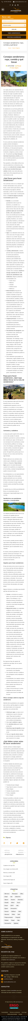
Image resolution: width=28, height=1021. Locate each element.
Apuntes (6, 899)
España (6, 908)
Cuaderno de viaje (7, 865)
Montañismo (14, 893)
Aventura (13, 899)
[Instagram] (17, 5)
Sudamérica (17, 896)
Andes (19, 911)
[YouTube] (15, 5)
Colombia (6, 902)
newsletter (13, 990)
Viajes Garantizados (14, 33)
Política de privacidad (12, 1014)
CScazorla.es (20, 1001)
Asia (11, 896)
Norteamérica (14, 908)
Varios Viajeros (16, 48)
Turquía (12, 920)
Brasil (18, 902)
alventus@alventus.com (20, 1)
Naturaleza (20, 899)
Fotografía (17, 917)
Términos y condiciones (15, 1012)
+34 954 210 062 (7, 1)
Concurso (6, 911)
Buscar (14, 29)
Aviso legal (24, 1012)
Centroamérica (7, 923)
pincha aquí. (23, 1019)
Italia (19, 914)
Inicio (9, 48)
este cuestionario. (10, 959)
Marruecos (6, 893)
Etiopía (5, 896)
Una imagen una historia (9, 869)
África (21, 893)
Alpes (18, 920)
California (13, 911)
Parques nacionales (8, 917)
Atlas (17, 905)
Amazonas (6, 914)
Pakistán (6, 920)
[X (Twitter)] (12, 5)
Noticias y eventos (8, 872)
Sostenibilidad (4, 1012)
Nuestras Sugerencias (14, 37)
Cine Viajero (6, 876)
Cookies (20, 1014)
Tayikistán (16, 923)
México (12, 902)
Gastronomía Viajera (8, 879)
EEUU (12, 905)
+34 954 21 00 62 (8, 979)
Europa (6, 905)
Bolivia (13, 914)
